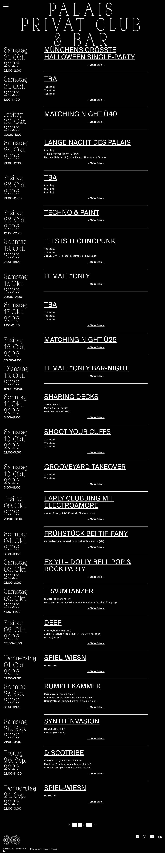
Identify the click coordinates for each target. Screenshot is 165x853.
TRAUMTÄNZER (68, 591)
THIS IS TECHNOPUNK (79, 241)
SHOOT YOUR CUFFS (77, 432)
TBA (50, 79)
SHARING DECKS (71, 397)
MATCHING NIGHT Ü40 (80, 114)
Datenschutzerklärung (39, 849)
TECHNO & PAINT (71, 212)
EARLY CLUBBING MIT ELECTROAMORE (79, 502)
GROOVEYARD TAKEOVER (85, 467)
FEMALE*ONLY (67, 276)
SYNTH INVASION (72, 721)
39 (89, 824)
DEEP (53, 622)
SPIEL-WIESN (65, 657)
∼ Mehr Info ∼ (96, 64)
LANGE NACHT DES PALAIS (87, 142)
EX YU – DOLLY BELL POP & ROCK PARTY (87, 565)
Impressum (54, 849)
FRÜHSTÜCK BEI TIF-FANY (86, 533)
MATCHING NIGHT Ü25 (80, 340)
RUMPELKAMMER (72, 686)
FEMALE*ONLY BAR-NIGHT (86, 368)
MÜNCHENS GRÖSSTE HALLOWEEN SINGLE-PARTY (89, 53)
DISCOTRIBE (64, 753)
